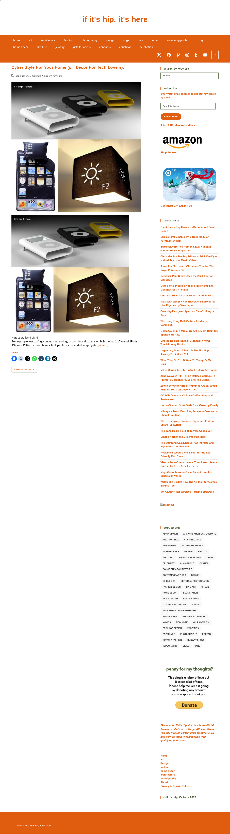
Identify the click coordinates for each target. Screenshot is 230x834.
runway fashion (172, 640)
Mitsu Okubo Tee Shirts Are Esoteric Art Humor (189, 370)
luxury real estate (174, 604)
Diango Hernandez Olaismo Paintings (183, 436)
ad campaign (170, 534)
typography (170, 646)
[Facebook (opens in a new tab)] (170, 55)
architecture (192, 540)
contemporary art (174, 575)
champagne (187, 563)
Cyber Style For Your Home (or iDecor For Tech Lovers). (67, 67)
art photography (192, 545)
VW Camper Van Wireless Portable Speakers (187, 491)
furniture (36, 75)
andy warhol (171, 540)
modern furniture (53, 75)
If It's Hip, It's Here (114, 19)
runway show (195, 640)
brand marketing (190, 557)
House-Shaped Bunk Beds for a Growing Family (189, 405)
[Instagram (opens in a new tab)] (188, 55)
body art (168, 557)
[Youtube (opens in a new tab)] (206, 55)
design (195, 575)
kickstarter (170, 599)
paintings (193, 628)
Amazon (165, 729)
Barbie (188, 551)
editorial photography (195, 581)
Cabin (209, 557)
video (186, 646)
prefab (206, 634)
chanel (204, 563)
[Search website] (215, 55)
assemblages (171, 551)
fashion (164, 767)
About (164, 782)
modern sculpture (194, 616)
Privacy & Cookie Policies (175, 786)
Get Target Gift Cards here (176, 205)
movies (167, 622)
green (205, 587)
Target (191, 729)
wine (197, 646)
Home (164, 755)
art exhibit (169, 545)
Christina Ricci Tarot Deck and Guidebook (185, 295)
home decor (170, 593)
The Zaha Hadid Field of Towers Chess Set (185, 430)
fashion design (172, 587)
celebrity (169, 563)
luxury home (191, 599)
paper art (169, 634)
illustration (190, 593)
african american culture (199, 534)
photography (188, 634)
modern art (170, 616)
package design (172, 628)
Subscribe (171, 116)
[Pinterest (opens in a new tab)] (179, 55)
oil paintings (201, 622)
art (162, 759)
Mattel (196, 604)
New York (182, 622)
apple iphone (22, 75)
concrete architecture (177, 569)
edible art (169, 581)
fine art (191, 587)
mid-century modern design (179, 610)
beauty (202, 551)
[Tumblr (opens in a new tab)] (197, 55)
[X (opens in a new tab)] (160, 55)
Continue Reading (25, 371)
